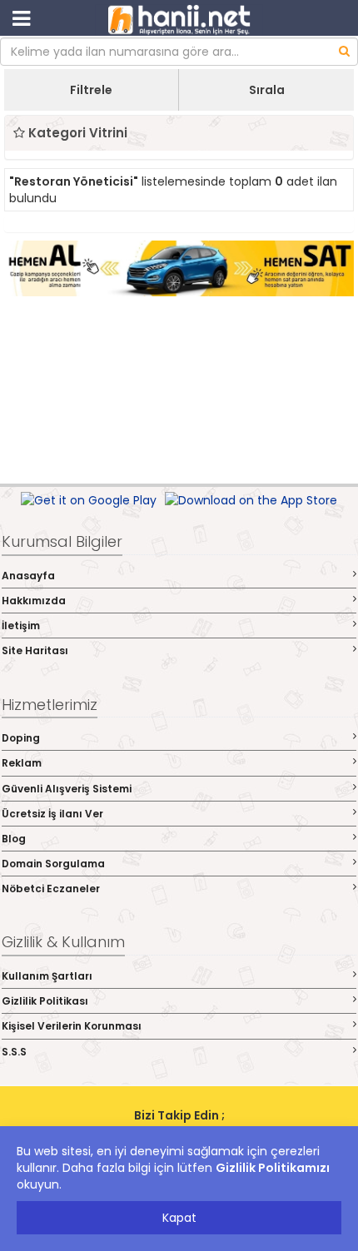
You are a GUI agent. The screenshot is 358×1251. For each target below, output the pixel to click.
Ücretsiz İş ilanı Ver (52, 814)
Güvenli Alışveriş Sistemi (67, 789)
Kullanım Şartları (47, 976)
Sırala (267, 90)
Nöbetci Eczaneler (51, 888)
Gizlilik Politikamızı (273, 1167)
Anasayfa (28, 575)
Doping (21, 738)
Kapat (179, 1217)
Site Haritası (35, 650)
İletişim (21, 625)
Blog (14, 839)
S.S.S (14, 1052)
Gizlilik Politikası (45, 1001)
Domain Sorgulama (53, 863)
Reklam (22, 763)
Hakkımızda (34, 600)
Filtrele (91, 90)
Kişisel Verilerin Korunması (72, 1026)
